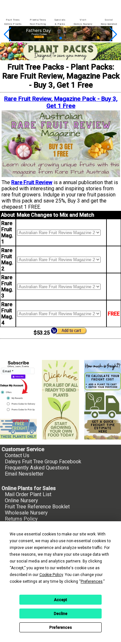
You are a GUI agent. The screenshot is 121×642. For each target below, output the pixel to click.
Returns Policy (21, 519)
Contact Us (17, 455)
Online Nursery (21, 500)
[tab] (12, 22)
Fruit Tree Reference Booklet (37, 507)
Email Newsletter (24, 474)
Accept (60, 600)
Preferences (60, 627)
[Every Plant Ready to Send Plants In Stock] (60, 399)
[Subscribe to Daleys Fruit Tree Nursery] (18, 387)
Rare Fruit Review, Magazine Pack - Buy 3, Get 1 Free (60, 102)
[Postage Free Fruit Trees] (18, 429)
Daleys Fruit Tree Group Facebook (43, 461)
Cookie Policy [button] (51, 574)
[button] (50, 38)
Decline (60, 613)
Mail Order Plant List (28, 494)
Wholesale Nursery (26, 513)
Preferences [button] (92, 581)
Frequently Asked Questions (37, 468)
